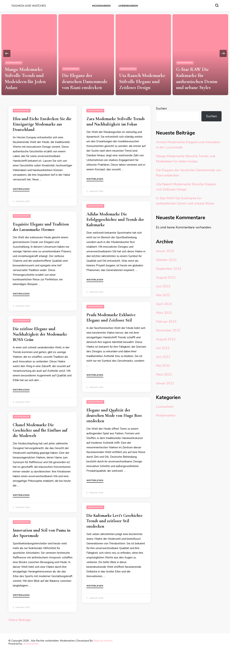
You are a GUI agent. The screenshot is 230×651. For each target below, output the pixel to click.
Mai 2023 (163, 295)
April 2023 (164, 304)
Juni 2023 (163, 286)
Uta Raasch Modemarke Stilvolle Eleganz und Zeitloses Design (142, 81)
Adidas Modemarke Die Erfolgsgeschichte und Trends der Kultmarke (115, 219)
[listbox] (115, 53)
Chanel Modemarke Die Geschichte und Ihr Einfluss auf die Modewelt (40, 430)
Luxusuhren (164, 406)
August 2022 (166, 339)
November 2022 (168, 330)
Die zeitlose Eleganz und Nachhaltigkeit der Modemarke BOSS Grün (40, 334)
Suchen (161, 108)
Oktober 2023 (166, 260)
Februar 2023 (166, 321)
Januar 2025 (165, 251)
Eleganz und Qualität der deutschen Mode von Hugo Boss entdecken (114, 416)
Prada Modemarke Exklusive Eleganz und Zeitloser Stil (110, 317)
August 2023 (166, 277)
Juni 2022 (163, 357)
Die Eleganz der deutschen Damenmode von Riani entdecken (84, 81)
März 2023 (164, 313)
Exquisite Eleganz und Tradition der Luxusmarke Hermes (41, 227)
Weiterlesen (21, 189)
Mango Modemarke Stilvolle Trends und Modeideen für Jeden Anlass (25, 78)
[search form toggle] (216, 5)
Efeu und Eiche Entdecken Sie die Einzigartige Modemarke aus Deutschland (42, 124)
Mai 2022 (163, 365)
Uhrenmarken (128, 6)
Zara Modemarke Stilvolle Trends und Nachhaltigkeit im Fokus (115, 121)
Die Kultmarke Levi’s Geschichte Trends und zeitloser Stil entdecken (114, 521)
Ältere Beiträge (19, 620)
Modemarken (101, 6)
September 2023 (168, 269)
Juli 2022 (163, 348)
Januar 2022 (165, 383)
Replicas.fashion (102, 640)
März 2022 (164, 374)
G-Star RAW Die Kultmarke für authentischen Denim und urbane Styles (196, 78)
